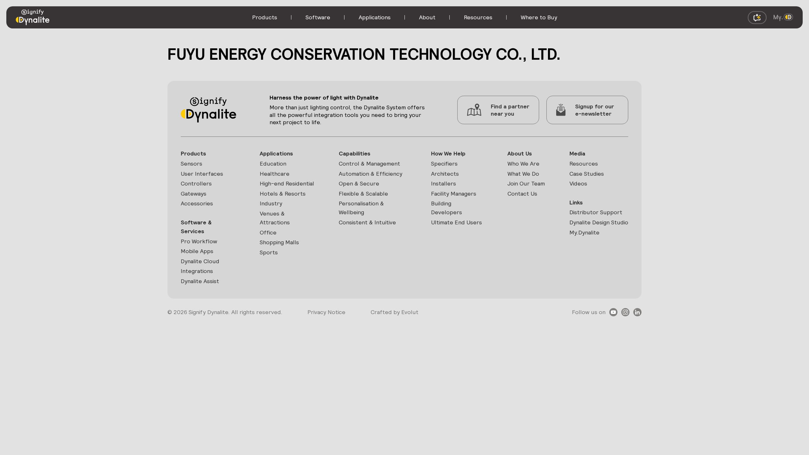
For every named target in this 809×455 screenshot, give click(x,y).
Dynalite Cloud (200, 261)
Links (576, 202)
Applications (276, 153)
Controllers (196, 183)
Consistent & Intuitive (367, 222)
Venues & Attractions (275, 218)
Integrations (197, 271)
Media (577, 153)
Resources (583, 163)
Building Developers (446, 208)
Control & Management (369, 163)
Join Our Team (526, 183)
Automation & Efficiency (370, 173)
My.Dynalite (584, 232)
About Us (520, 153)
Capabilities (354, 153)
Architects (445, 173)
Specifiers (444, 163)
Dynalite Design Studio (598, 222)
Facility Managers (453, 193)
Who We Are (523, 163)
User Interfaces (202, 173)
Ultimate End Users (456, 222)
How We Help (448, 153)
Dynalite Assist (200, 281)
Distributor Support (595, 212)
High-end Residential (287, 183)
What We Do (523, 173)
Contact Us (522, 193)
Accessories (197, 203)
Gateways (193, 193)
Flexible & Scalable (363, 193)
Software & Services (196, 227)
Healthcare (274, 173)
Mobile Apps (197, 251)
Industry (271, 203)
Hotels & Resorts (283, 193)
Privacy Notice (326, 312)
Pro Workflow (199, 241)
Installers (443, 183)
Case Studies (586, 173)
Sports (269, 252)
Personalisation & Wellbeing (361, 208)
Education (273, 163)
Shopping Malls (279, 242)
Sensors (191, 163)
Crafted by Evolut (394, 312)
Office (268, 232)
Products (193, 153)
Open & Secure (359, 183)
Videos (578, 183)
